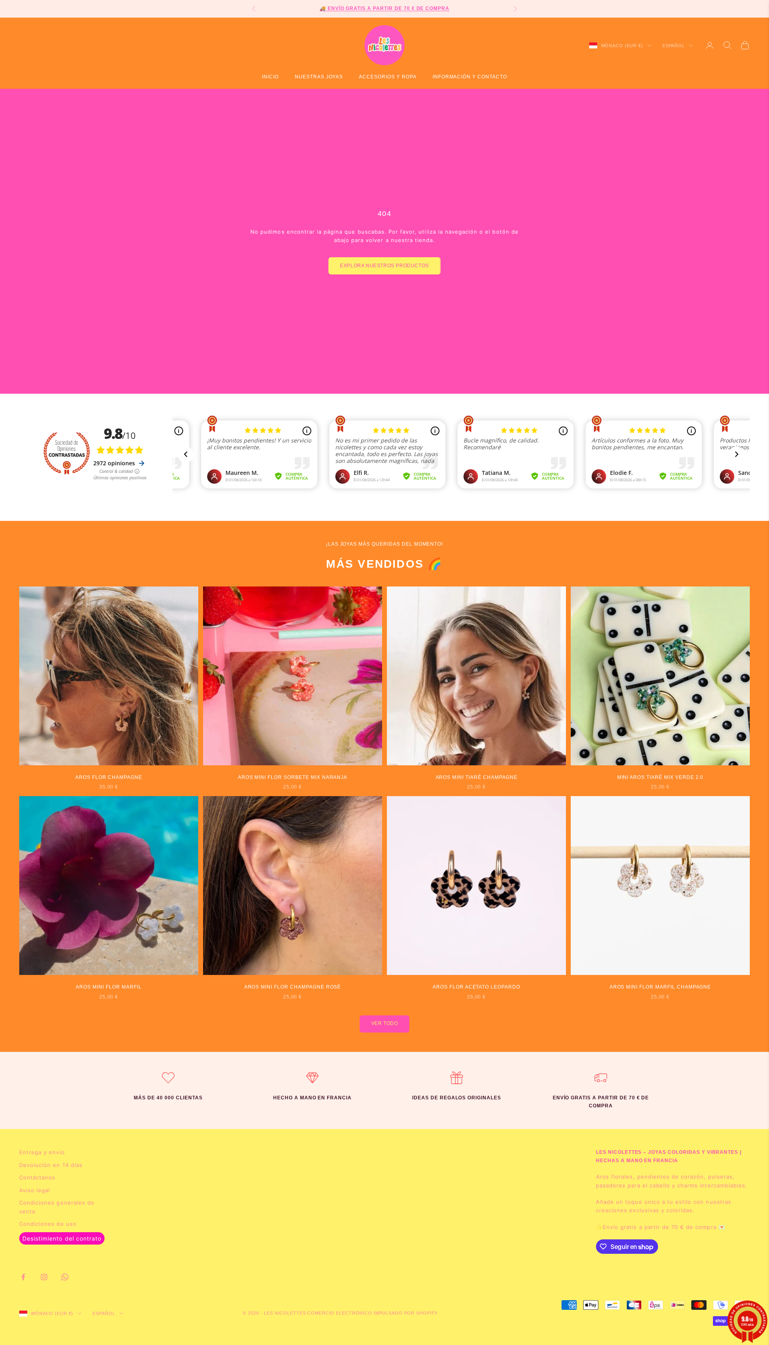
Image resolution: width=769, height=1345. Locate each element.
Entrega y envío (42, 1152)
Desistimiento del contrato (61, 1238)
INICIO (270, 77)
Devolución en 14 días (51, 1165)
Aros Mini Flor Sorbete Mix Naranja (293, 777)
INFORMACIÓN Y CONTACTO (470, 77)
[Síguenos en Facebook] (23, 1277)
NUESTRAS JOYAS (319, 77)
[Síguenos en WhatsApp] (65, 1277)
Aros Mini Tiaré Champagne (476, 777)
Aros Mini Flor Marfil (108, 987)
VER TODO (384, 1023)
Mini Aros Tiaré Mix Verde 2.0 (660, 777)
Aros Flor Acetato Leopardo (476, 987)
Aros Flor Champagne (108, 777)
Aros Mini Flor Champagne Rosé (292, 987)
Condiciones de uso (47, 1224)
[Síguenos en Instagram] (44, 1277)
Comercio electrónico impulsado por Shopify (372, 1313)
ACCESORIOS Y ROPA (387, 77)
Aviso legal (34, 1190)
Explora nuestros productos (384, 265)
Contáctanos (37, 1177)
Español (673, 45)
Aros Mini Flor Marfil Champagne (660, 987)
